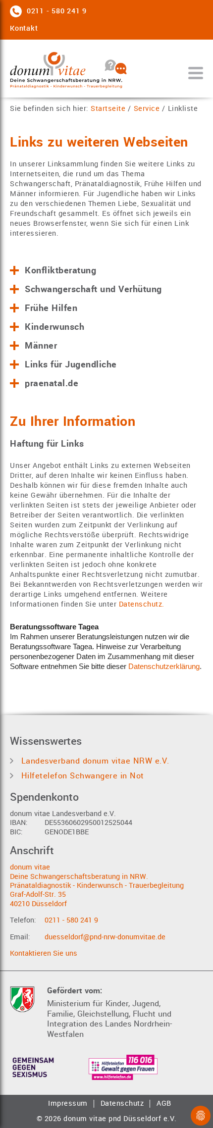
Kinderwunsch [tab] (54, 326)
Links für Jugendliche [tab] (71, 364)
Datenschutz (122, 1104)
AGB (164, 1104)
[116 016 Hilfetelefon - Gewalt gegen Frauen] (123, 1067)
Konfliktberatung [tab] (60, 270)
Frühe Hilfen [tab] (51, 308)
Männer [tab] (41, 345)
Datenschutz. (141, 604)
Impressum (68, 1104)
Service (147, 109)
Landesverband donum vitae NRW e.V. (93, 761)
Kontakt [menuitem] (24, 28)
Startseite (108, 109)
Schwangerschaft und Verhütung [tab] (93, 289)
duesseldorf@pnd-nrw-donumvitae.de (105, 937)
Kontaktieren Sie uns (43, 953)
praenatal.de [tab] (51, 383)
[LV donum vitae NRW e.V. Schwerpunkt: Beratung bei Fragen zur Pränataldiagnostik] (83, 71)
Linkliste (183, 109)
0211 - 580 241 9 (71, 920)
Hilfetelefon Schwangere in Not (81, 775)
